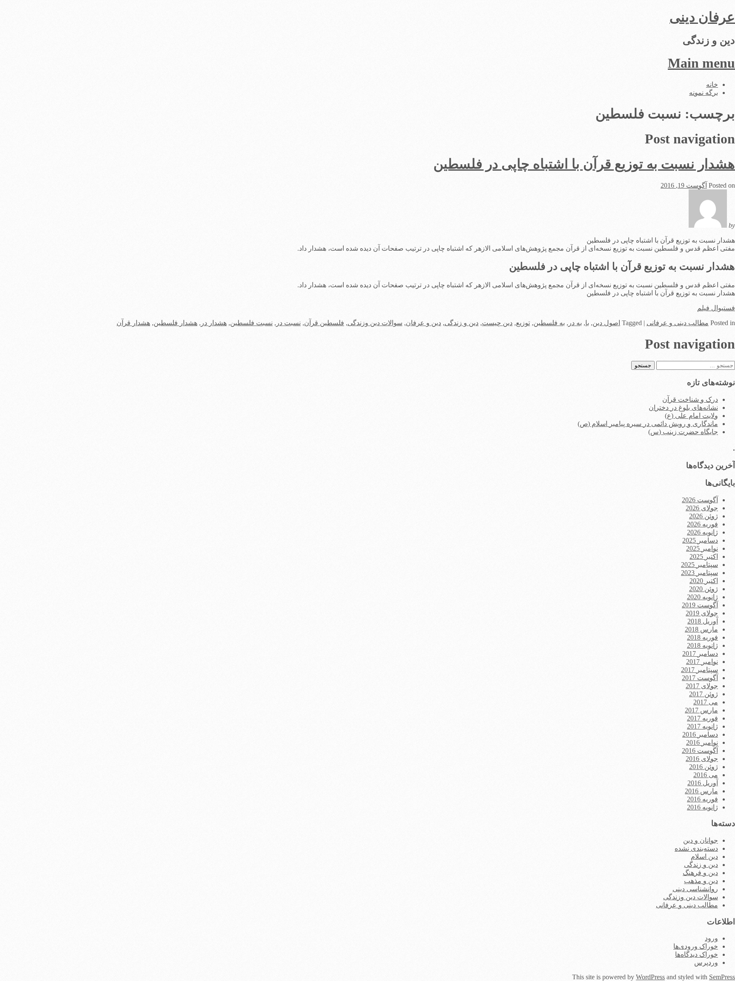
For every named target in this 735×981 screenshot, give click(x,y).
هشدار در (214, 322)
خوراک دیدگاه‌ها (696, 954)
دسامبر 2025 (700, 540)
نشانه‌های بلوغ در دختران (683, 407)
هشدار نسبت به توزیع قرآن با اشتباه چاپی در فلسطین (584, 164)
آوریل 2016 (702, 783)
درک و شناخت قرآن (690, 399)
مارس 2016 (701, 791)
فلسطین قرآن (324, 322)
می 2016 (705, 774)
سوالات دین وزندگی (375, 322)
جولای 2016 (702, 758)
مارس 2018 (701, 629)
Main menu (701, 63)
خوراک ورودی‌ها (695, 946)
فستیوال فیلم (716, 308)
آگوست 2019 (700, 605)
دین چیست (497, 322)
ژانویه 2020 (702, 597)
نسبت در (288, 322)
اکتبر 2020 (703, 580)
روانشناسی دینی (695, 888)
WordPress (650, 977)
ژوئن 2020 (703, 588)
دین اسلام (704, 856)
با (587, 322)
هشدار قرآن (133, 322)
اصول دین (606, 322)
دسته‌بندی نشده (696, 848)
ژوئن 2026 (703, 516)
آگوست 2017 (700, 677)
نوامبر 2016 (702, 742)
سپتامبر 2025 (699, 564)
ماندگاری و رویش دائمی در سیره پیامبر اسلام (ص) (648, 423)
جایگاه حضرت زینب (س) (683, 431)
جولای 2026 (702, 508)
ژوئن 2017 (703, 694)
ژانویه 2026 (702, 532)
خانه (712, 84)
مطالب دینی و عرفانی (678, 322)
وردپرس (706, 962)
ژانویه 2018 (702, 645)
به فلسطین (549, 322)
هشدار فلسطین (175, 322)
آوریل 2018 (702, 621)
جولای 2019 (702, 613)
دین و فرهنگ (700, 872)
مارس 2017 (701, 710)
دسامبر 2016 (700, 734)
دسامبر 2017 (700, 653)
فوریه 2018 (702, 637)
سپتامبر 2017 (699, 669)
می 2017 (705, 702)
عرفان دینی (702, 17)
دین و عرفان (423, 322)
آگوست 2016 (700, 750)
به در (575, 322)
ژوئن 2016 (703, 766)
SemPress (722, 977)
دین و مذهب (701, 880)
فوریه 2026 (702, 524)
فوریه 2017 (702, 718)
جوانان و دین (700, 840)
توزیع (523, 322)
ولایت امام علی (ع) (691, 415)
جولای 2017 (702, 685)
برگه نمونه (703, 92)
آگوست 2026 (700, 499)
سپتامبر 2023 (699, 572)
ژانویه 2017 (702, 726)
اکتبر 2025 (703, 556)
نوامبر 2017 (702, 661)
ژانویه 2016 (702, 807)
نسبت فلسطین (251, 322)
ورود (711, 938)
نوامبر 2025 (702, 548)
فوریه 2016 (702, 799)
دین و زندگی (461, 322)
